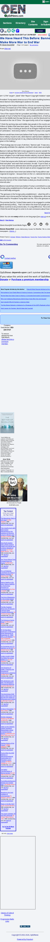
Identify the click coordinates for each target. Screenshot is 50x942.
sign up (43, 216)
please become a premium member (7, 341)
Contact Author (10, 258)
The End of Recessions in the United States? (8, 598)
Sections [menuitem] (7, 23)
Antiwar (12, 237)
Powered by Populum (25, 939)
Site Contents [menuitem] (33, 23)
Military (18, 237)
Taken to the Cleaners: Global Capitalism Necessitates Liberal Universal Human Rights (8, 730)
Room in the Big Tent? (8, 804)
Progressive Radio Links (7, 920)
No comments (34, 45)
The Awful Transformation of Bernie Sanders (6, 771)
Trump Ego (33, 237)
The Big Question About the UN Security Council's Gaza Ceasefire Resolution (8, 609)
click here (10, 833)
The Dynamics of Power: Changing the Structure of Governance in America (8, 670)
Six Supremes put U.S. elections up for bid (8, 647)
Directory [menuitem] (20, 23)
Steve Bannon (25, 237)
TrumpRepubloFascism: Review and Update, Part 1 (8, 782)
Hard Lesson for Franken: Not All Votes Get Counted (17, 308)
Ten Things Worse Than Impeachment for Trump (8, 561)
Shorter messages (6, 717)
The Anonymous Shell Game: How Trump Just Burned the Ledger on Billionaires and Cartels (8, 696)
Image (11, 92)
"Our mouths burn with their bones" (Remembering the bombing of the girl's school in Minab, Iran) (8, 531)
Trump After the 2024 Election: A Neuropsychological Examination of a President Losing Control (7, 757)
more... (12, 231)
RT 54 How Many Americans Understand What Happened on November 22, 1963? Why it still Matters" (8, 633)
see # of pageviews (7, 525)
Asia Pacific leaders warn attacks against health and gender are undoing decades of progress (8, 546)
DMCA (40, 92)
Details (36, 92)
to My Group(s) (5, 240)
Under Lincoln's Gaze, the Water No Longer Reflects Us (7, 657)
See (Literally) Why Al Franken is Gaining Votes (15, 302)
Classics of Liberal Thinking (7, 914)
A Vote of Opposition (7, 709)
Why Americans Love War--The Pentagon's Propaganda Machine (7, 682)
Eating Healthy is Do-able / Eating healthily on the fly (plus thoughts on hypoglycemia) (8, 586)
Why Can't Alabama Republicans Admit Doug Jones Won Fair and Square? (23, 299)
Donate (4, 279)
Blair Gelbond (5, 746)
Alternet (7, 49)
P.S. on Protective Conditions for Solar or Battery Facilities (8, 572)
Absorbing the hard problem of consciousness (7, 794)
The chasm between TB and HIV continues (8, 814)
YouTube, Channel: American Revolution (24, 92)
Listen (40, 30)
